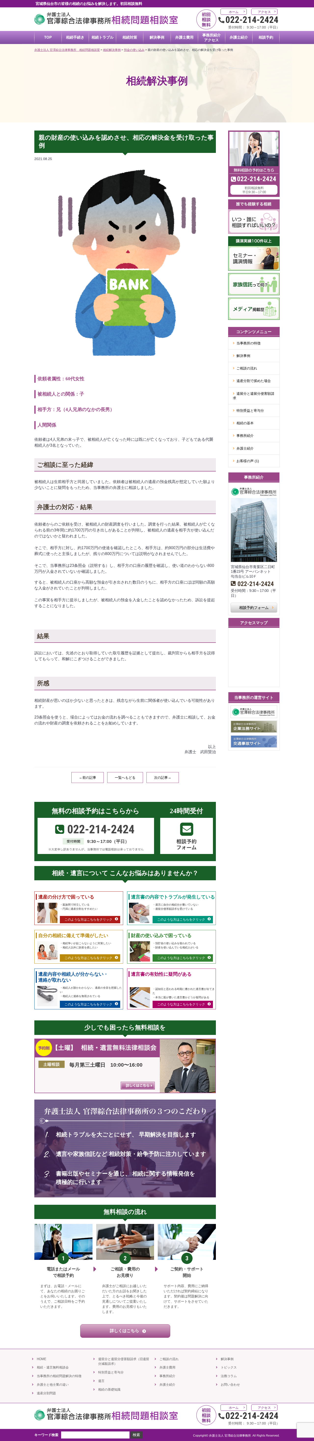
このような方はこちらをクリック (88, 919)
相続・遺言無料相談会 (53, 1367)
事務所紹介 (245, 436)
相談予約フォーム (254, 607)
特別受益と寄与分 (250, 410)
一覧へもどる (125, 777)
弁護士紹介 (245, 448)
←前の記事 (87, 777)
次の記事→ (162, 777)
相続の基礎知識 (109, 1389)
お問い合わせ (230, 1384)
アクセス (264, 12)
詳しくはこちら (125, 1330)
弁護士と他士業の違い (53, 1384)
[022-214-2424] (254, 133)
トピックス (229, 1367)
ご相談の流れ (246, 368)
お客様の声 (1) (247, 461)
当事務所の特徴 (248, 343)
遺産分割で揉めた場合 (253, 381)
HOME (41, 1359)
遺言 (101, 1381)
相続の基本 (245, 423)
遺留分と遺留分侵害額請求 (253, 396)
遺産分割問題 (46, 1393)
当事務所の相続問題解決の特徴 (59, 1376)
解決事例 (243, 356)
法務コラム (229, 1376)
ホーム (234, 12)
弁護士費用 (167, 1367)
